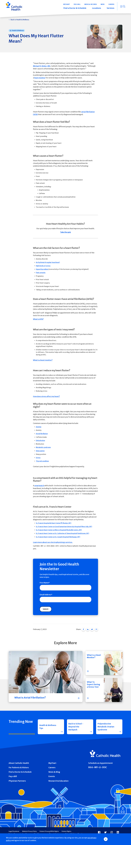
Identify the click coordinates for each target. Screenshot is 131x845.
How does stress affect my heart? (46, 396)
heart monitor (39, 78)
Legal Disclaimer (14, 831)
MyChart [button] (66, 4)
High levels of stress (43, 266)
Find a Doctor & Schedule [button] (74, 8)
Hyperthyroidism (42, 269)
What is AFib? (38, 319)
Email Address (45, 595)
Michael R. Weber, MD (41, 66)
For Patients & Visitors (19, 767)
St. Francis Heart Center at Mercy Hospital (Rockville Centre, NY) (59, 530)
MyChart (52, 763)
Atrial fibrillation (42, 434)
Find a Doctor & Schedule (20, 772)
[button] (103, 663)
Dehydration (40, 440)
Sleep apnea (40, 451)
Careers (51, 767)
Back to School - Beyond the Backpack (75, 727)
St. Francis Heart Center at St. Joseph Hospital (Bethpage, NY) (58, 537)
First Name (44, 583)
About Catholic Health (19, 763)
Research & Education (58, 781)
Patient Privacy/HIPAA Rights (49, 831)
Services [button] (110, 8)
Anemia (38, 427)
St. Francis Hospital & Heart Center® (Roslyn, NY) (53, 523)
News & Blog (54, 772)
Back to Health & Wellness (20, 20)
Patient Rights (66, 831)
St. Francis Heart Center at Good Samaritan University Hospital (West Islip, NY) (64, 526)
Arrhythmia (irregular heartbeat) (48, 262)
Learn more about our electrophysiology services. (53, 542)
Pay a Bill (13, 776)
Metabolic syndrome (43, 447)
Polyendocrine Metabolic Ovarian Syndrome (106, 727)
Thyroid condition (42, 461)
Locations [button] (96, 8)
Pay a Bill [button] (77, 4)
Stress (38, 458)
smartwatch (39, 486)
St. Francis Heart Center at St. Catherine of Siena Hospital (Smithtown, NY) (62, 533)
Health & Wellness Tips (47, 726)
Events (51, 776)
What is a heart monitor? (42, 360)
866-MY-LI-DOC (97, 767)
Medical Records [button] (90, 4)
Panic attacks (40, 273)
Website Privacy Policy (29, 831)
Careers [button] (111, 4)
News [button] (103, 4)
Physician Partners (17, 781)
